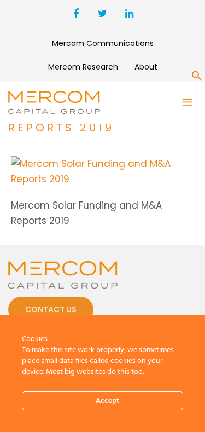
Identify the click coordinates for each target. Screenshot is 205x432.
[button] (196, 77)
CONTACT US (51, 309)
